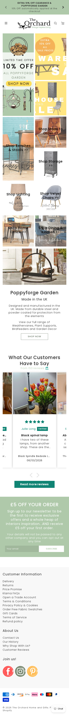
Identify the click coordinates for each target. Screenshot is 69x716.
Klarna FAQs (11, 588)
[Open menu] (6, 17)
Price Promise (12, 584)
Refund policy (13, 616)
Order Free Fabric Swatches (22, 604)
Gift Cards (10, 608)
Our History (11, 636)
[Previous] (6, 4)
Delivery (8, 576)
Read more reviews (34, 479)
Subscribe (51, 543)
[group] (34, 4)
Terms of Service (15, 612)
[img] (34, 416)
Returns (8, 580)
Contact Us (11, 632)
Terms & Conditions (17, 596)
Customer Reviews (16, 644)
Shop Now (34, 331)
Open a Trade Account (19, 592)
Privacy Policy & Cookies (20, 600)
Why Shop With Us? (16, 640)
